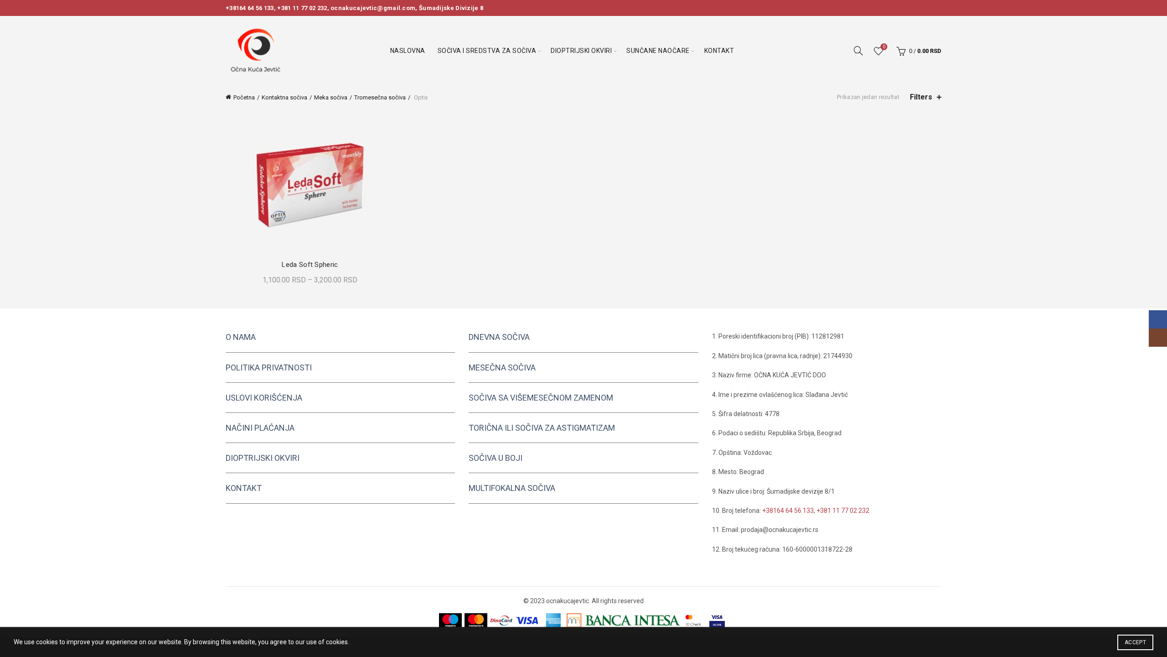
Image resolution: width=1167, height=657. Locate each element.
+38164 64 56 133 (250, 8)
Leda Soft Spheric (310, 265)
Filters (921, 97)
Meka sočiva (330, 97)
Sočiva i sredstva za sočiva (487, 50)
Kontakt (719, 50)
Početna (244, 97)
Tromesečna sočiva (380, 97)
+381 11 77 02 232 (302, 8)
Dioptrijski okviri (581, 50)
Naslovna (407, 50)
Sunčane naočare (658, 50)
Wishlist (884, 46)
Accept (1135, 642)
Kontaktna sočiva (284, 97)
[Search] (858, 50)
